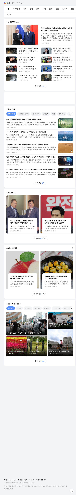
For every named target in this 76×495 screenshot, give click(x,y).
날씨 (22, 3)
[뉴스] (8, 3)
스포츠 (18, 3)
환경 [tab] (53, 114)
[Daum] (5, 3)
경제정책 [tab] (46, 114)
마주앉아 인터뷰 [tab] (24, 114)
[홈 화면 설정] (72, 491)
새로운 (40, 86)
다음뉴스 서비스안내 (10, 480)
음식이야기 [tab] (35, 114)
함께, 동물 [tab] (62, 114)
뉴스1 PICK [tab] (67, 308)
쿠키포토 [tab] (46, 308)
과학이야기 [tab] (11, 114)
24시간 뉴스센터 (23, 480)
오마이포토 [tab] (56, 308)
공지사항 (31, 480)
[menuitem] (8, 9)
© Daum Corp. (8, 488)
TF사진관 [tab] (37, 308)
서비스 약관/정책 (41, 480)
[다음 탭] (71, 114)
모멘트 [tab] (19, 308)
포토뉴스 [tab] (10, 308)
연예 (13, 3)
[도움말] (72, 192)
